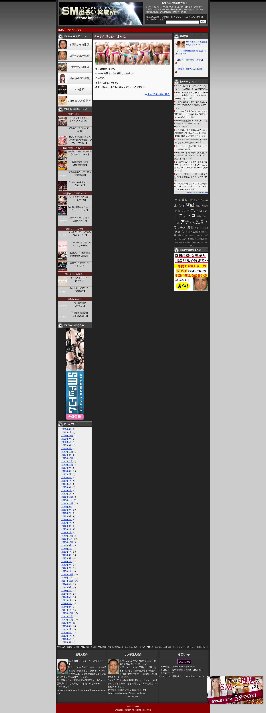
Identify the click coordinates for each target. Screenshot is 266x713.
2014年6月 (66, 594)
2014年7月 (66, 590)
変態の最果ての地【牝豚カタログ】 (80, 163)
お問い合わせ (202, 647)
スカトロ (187, 215)
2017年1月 (66, 493)
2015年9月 (66, 545)
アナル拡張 (191, 221)
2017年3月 (66, 487)
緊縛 (190, 205)
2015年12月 (67, 535)
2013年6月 (66, 632)
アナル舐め (193, 232)
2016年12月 (67, 497)
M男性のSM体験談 (81, 647)
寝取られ (182, 242)
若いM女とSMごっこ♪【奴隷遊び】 (80, 289)
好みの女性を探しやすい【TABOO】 (80, 129)
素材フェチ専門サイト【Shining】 (80, 264)
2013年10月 (67, 619)
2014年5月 (66, 597)
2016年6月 (66, 516)
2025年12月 (67, 435)
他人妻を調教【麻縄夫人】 (80, 304)
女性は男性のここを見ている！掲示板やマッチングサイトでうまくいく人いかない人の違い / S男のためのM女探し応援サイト (191, 166)
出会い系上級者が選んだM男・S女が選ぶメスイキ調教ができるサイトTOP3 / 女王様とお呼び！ (191, 96)
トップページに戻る (158, 94)
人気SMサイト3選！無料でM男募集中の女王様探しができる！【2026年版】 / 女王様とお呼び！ (190, 156)
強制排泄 (192, 235)
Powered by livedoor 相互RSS (197, 192)
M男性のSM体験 (79, 55)
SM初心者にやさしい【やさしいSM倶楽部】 (79, 119)
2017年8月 (66, 471)
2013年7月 (66, 629)
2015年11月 (67, 539)
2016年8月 (66, 510)
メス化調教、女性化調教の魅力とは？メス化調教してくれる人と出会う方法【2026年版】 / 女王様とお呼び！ (190, 133)
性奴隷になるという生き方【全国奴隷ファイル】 (80, 153)
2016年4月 (66, 523)
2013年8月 (66, 626)
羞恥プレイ (182, 235)
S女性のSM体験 (79, 67)
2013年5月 (66, 636)
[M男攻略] (191, 290)
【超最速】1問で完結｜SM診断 (190, 69)
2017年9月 (66, 468)
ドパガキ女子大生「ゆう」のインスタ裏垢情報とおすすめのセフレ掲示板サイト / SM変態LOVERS (191, 114)
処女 (202, 200)
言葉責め (181, 199)
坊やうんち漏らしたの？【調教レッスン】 (80, 219)
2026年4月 (66, 432)
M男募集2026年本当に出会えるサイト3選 (196, 43)
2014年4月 (66, 600)
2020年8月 (66, 445)
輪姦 (176, 242)
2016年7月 (66, 513)
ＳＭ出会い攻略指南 (197, 239)
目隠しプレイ (202, 216)
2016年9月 (66, 506)
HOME (61, 30)
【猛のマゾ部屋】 (133, 696)
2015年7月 (66, 552)
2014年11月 (67, 577)
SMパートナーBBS (187, 667)
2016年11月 (67, 500)
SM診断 (79, 89)
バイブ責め (191, 242)
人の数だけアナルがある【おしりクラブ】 (80, 233)
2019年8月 (66, 455)
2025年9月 (66, 439)
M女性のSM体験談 (115, 647)
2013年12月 (67, 613)
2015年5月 (66, 558)
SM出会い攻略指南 (79, 100)
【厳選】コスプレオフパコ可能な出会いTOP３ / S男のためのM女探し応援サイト (191, 105)
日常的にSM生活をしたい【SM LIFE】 (79, 184)
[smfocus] (184, 663)
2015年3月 (66, 565)
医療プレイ (181, 231)
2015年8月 (66, 548)
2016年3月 (66, 526)
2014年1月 (66, 610)
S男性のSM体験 (79, 44)
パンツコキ (182, 239)
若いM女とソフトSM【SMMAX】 (80, 279)
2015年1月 (66, 571)
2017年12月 (67, 458)
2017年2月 (66, 490)
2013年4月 (66, 639)
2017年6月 (66, 477)
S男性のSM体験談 (64, 647)
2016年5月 (66, 519)
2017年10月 (67, 464)
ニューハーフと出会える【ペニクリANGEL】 (80, 244)
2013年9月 (66, 623)
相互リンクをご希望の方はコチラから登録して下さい (181, 676)
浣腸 (190, 227)
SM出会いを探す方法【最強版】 (190, 60)
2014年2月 (66, 606)
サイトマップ (178, 647)
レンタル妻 (204, 228)
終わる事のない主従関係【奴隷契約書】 (80, 173)
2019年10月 (67, 451)
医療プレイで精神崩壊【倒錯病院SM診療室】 (79, 254)
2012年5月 (66, 642)
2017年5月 (66, 481)
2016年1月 (66, 532)
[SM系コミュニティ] (75, 419)
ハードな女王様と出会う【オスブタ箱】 (80, 198)
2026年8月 (66, 429)
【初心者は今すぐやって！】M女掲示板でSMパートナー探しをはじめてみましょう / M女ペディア (190, 187)
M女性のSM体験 (79, 78)
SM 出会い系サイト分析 (135, 647)
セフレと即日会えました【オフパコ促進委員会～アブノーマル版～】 (80, 140)
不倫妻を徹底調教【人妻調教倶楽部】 (80, 314)
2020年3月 (66, 448)
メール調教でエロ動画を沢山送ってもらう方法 (192, 52)
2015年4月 (66, 561)
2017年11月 (67, 461)
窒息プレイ (194, 200)
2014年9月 (66, 584)
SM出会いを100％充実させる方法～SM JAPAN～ (183, 670)
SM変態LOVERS (170, 667)
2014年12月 (67, 574)
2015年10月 (67, 542)
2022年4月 (66, 442)
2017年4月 (66, 484)
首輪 (196, 228)
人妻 (177, 222)
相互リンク (190, 647)
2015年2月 (66, 568)
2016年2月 (66, 529)
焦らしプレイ (184, 211)
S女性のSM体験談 (98, 647)
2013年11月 (67, 616)
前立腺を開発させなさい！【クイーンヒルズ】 (80, 208)
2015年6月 (66, 555)
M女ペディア (168, 673)
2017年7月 (66, 474)
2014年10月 (67, 581)
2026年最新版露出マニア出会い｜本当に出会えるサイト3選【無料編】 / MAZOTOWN (191, 124)
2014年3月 (66, 603)
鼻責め (198, 206)
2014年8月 (66, 587)
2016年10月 (67, 503)
